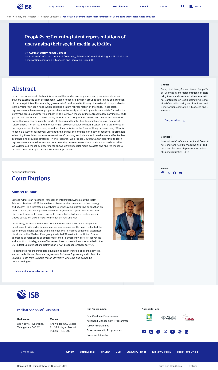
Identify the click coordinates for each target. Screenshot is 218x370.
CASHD (105, 351)
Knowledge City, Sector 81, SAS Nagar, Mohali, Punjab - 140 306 (63, 327)
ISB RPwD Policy (161, 351)
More (198, 6)
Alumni (144, 6)
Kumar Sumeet (57, 52)
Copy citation (172, 120)
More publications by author (32, 271)
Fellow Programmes (97, 325)
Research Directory (49, 16)
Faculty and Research (88, 6)
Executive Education (97, 335)
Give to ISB (27, 351)
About (163, 6)
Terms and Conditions (169, 366)
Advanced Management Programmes (107, 320)
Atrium (70, 351)
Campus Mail (87, 351)
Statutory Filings (136, 351)
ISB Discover (120, 6)
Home (9, 16)
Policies (193, 366)
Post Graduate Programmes (102, 316)
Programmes (56, 6)
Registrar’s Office (187, 351)
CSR (118, 351)
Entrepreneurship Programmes (104, 330)
